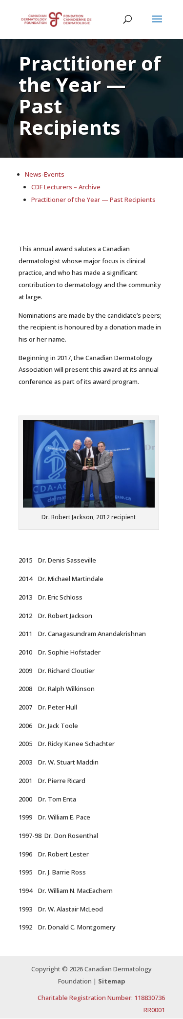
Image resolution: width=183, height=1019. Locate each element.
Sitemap (111, 981)
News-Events (44, 174)
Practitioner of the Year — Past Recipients (93, 199)
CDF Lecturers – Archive (66, 186)
